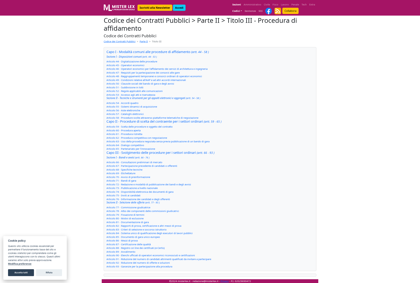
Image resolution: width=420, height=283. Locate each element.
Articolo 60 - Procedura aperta (123, 130)
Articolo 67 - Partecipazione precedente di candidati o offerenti (141, 165)
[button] (154, 8)
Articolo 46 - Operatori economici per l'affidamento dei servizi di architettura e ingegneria (157, 68)
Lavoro (285, 4)
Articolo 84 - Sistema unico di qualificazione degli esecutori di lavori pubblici (149, 233)
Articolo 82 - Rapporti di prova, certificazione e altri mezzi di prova (143, 225)
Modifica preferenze (20, 263)
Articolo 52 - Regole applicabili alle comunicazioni (134, 91)
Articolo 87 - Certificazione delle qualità (128, 244)
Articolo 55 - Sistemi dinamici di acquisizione (131, 106)
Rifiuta (49, 272)
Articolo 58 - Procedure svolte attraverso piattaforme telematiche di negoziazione (152, 117)
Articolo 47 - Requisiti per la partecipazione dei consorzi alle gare (143, 72)
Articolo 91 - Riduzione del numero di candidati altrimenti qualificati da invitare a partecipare (158, 259)
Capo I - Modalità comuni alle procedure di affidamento (157, 52)
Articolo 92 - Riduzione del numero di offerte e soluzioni (138, 262)
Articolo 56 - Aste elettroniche (123, 110)
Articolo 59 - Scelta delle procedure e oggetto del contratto (139, 126)
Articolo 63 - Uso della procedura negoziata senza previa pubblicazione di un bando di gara (158, 141)
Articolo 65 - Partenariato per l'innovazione (130, 148)
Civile (267, 4)
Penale (295, 4)
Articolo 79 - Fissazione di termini (125, 214)
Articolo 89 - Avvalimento (120, 251)
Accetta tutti (21, 272)
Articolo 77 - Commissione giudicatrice (128, 207)
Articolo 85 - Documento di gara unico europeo (133, 237)
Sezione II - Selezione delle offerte (133, 202)
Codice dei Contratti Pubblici (120, 41)
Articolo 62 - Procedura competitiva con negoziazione (136, 137)
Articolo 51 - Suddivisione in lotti (124, 87)
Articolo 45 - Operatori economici (125, 65)
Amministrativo (252, 4)
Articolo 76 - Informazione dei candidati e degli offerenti (138, 199)
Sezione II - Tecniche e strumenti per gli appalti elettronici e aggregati (153, 98)
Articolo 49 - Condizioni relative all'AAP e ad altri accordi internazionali (146, 80)
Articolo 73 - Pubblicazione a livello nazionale (132, 188)
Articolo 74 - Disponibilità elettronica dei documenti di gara (139, 191)
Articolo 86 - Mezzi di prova (122, 240)
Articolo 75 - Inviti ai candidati (123, 195)
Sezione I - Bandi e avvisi (127, 157)
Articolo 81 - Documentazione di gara (127, 222)
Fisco (275, 4)
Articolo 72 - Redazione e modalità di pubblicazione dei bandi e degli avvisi (148, 184)
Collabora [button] (290, 11)
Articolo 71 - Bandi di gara (121, 180)
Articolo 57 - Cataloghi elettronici (125, 114)
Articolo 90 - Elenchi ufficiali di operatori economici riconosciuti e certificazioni (150, 255)
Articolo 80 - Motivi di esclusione (125, 218)
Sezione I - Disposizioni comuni (131, 56)
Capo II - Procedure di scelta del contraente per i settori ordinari (163, 121)
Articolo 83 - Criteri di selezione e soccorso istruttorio (136, 229)
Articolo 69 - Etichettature (120, 173)
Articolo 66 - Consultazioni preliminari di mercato (134, 162)
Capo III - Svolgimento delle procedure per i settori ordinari (160, 152)
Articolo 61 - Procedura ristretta (124, 134)
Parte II (144, 41)
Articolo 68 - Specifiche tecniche (124, 169)
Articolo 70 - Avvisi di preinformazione (128, 177)
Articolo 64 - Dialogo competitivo (125, 145)
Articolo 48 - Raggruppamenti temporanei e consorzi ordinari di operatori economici (154, 76)
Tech (304, 4)
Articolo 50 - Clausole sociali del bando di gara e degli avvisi (140, 83)
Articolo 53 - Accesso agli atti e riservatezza (130, 94)
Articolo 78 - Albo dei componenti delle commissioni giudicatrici (142, 211)
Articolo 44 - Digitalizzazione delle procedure (131, 61)
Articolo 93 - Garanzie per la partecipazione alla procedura (139, 266)
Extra (312, 4)
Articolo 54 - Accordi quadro (122, 103)
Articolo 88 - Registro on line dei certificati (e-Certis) (135, 248)
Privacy (224, 281)
